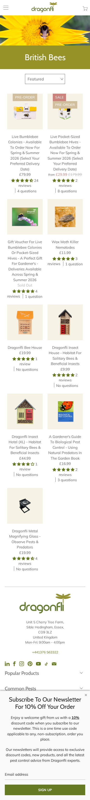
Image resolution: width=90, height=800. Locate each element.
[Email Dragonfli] (54, 663)
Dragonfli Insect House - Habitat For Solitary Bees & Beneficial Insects (65, 322)
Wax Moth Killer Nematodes (65, 217)
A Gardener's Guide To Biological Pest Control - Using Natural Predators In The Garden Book (65, 411)
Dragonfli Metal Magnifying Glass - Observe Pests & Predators (25, 506)
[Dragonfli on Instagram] (21, 663)
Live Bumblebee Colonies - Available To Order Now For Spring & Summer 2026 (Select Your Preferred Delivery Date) (25, 111)
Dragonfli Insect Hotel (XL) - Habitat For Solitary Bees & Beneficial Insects (25, 411)
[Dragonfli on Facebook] (14, 663)
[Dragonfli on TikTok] (46, 664)
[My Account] (4, 7)
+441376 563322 (45, 652)
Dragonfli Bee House (25, 322)
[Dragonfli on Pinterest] (30, 663)
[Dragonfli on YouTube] (38, 663)
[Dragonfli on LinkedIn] (7, 663)
